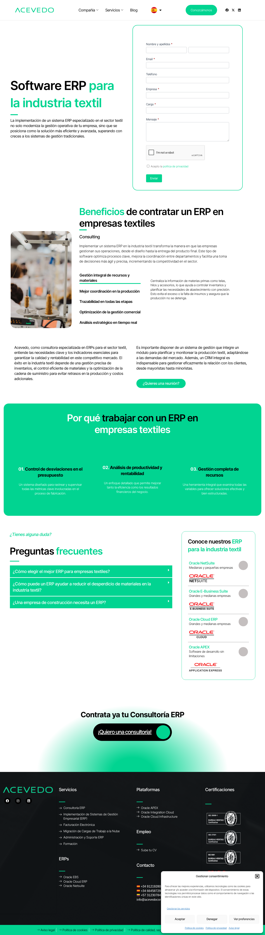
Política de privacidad (216, 927)
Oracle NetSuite (202, 563)
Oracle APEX (199, 647)
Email (150, 59)
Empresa (152, 89)
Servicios (112, 10)
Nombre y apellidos (159, 44)
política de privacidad (175, 166)
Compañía (87, 10)
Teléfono (151, 74)
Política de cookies (194, 927)
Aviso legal (234, 927)
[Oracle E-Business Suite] (243, 593)
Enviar (154, 178)
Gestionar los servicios (178, 908)
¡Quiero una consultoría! (125, 731)
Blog (134, 10)
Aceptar (180, 919)
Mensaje (152, 119)
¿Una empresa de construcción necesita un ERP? (59, 602)
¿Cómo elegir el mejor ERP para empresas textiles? (61, 571)
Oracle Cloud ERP (203, 619)
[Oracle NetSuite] (243, 565)
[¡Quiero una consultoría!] (163, 732)
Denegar (212, 919)
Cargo (151, 104)
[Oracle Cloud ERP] (243, 621)
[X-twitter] (233, 10)
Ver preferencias (244, 919)
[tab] (110, 278)
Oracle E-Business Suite (208, 591)
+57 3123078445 (152, 895)
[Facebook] (227, 10)
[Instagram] (18, 801)
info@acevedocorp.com (153, 899)
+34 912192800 (152, 886)
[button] (257, 876)
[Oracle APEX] (243, 651)
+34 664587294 (152, 891)
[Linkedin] (239, 10)
